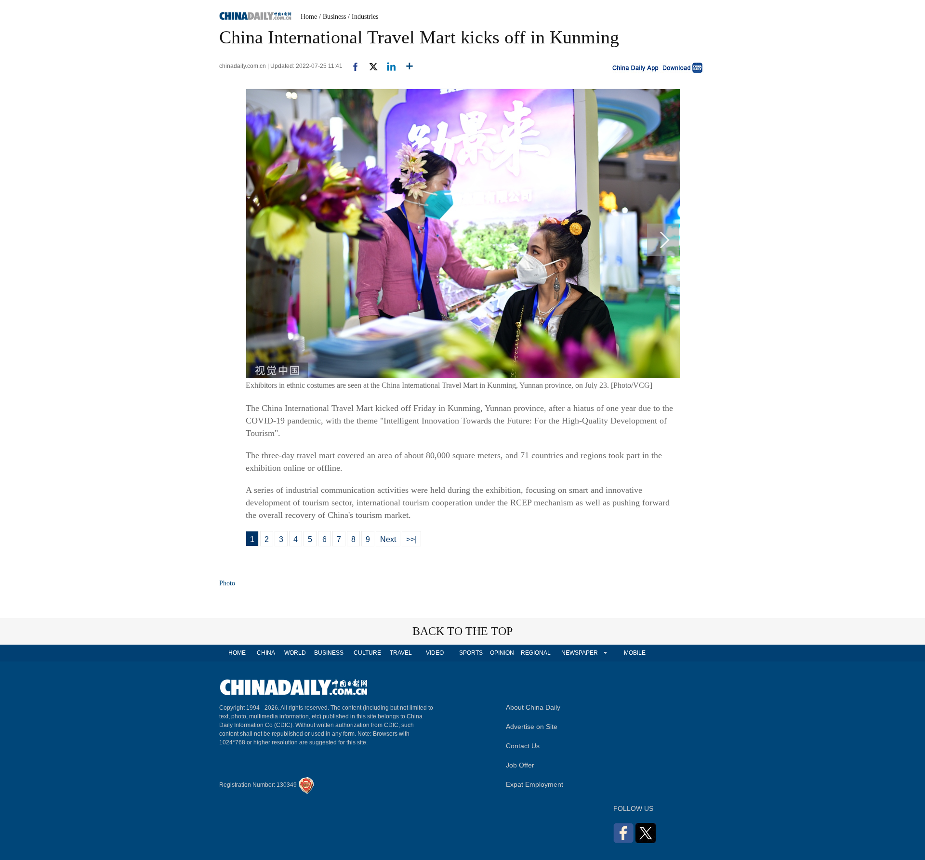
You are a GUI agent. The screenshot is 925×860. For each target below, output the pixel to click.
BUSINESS (329, 652)
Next (388, 539)
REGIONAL (536, 652)
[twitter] (369, 66)
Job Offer (520, 765)
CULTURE (367, 652)
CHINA (266, 652)
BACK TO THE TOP (462, 631)
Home (309, 16)
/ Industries (363, 16)
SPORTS (471, 652)
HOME (237, 652)
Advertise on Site (531, 726)
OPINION (502, 652)
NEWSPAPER (579, 652)
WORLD (295, 652)
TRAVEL (401, 652)
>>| (411, 539)
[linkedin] (387, 66)
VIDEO (435, 652)
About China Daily (533, 707)
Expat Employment (534, 784)
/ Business (332, 16)
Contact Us (523, 746)
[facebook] (351, 66)
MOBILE (635, 652)
